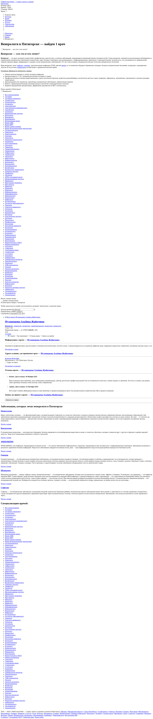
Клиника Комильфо (12, 358)
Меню (3, 11)
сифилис (20, 65)
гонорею (27, 65)
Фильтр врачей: (6, 309)
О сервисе (4, 717)
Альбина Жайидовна (24, 321)
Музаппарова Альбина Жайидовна (43, 340)
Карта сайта (39, 717)
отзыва (8, 334)
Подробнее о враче (11, 349)
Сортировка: (5, 313)
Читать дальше (6, 424)
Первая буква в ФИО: (8, 311)
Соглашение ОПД (15, 717)
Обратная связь (28, 717)
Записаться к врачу (12, 400)
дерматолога (21, 67)
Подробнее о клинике (13, 366)
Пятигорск (4, 3)
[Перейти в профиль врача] (22, 317)
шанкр (64, 65)
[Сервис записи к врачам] (17, 2)
